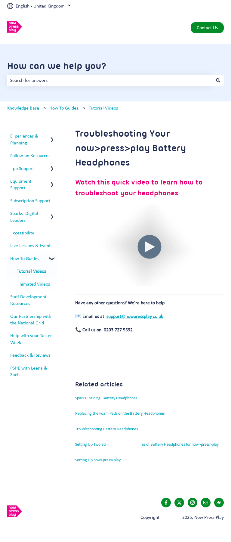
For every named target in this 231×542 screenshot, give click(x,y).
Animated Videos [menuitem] (33, 284)
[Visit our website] (219, 502)
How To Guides (63, 108)
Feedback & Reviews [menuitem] (30, 355)
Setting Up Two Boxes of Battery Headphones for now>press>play (147, 444)
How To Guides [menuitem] (24, 258)
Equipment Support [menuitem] (20, 184)
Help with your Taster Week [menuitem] (31, 339)
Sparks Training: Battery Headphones (106, 398)
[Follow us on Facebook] (166, 502)
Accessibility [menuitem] (22, 233)
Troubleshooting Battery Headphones (106, 429)
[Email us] (206, 502)
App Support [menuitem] (22, 168)
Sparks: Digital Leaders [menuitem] (24, 216)
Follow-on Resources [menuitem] (30, 155)
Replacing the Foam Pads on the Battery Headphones (120, 413)
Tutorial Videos (103, 108)
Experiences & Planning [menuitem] (24, 139)
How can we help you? (56, 65)
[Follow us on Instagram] (192, 502)
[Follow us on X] (179, 502)
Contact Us (207, 27)
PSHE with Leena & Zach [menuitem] (28, 371)
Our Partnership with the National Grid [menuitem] (30, 319)
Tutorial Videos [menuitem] (31, 271)
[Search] (218, 80)
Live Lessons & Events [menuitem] (31, 245)
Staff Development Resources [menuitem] (28, 300)
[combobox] (109, 80)
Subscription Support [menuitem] (30, 200)
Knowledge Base (23, 108)
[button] (52, 136)
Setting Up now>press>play (98, 460)
